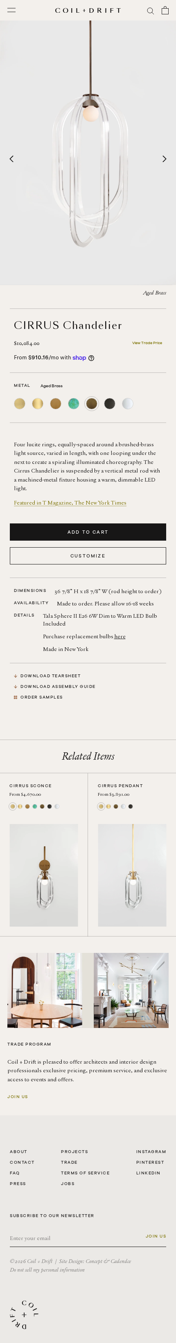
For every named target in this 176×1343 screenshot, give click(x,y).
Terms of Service (85, 1173)
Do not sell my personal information (47, 1270)
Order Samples (41, 697)
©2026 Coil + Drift (31, 1261)
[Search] (150, 10)
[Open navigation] (11, 10)
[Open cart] (165, 10)
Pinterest (150, 1162)
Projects (74, 1151)
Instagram (151, 1151)
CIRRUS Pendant (120, 785)
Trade (69, 1162)
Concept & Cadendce (108, 1261)
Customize (88, 555)
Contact (22, 1162)
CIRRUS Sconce (30, 785)
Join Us (17, 1096)
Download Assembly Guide (58, 686)
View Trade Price (147, 343)
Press (18, 1183)
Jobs (67, 1183)
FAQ (15, 1173)
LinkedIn (148, 1173)
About (18, 1151)
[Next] (164, 158)
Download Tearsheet (50, 676)
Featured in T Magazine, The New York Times (70, 503)
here (120, 636)
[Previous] (11, 158)
